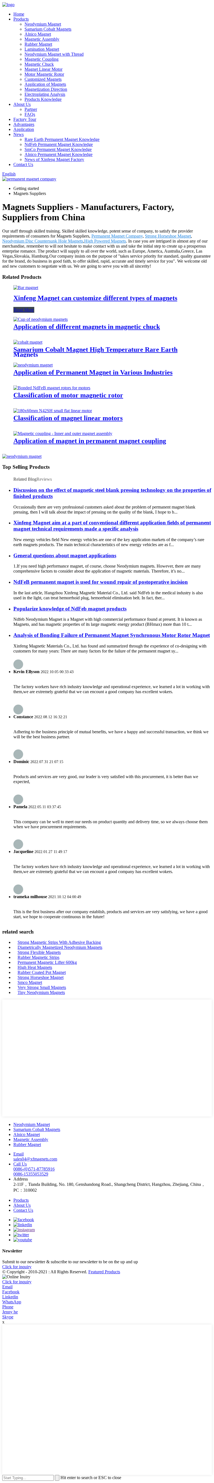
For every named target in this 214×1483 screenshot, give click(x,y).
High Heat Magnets (35, 967)
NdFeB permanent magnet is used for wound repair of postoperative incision (100, 582)
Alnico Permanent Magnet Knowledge (59, 154)
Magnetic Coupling (42, 59)
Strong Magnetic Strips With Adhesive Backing (59, 942)
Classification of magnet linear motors (68, 418)
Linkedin (10, 1296)
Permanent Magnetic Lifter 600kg (47, 962)
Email (7, 1286)
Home (18, 14)
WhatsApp (11, 1301)
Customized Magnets (43, 79)
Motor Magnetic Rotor (44, 74)
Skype (7, 1317)
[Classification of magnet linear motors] (52, 410)
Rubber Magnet (38, 44)
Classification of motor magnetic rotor (68, 395)
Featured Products (104, 1271)
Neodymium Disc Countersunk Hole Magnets (42, 241)
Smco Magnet (30, 982)
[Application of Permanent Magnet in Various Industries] (33, 365)
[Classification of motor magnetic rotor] (51, 387)
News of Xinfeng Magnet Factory (54, 159)
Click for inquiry (16, 1281)
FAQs (30, 114)
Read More (24, 309)
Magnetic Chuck (39, 64)
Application (23, 129)
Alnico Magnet (38, 34)
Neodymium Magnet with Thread (54, 54)
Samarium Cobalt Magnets (48, 29)
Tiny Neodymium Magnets (41, 992)
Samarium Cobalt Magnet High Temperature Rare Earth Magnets (95, 352)
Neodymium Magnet (43, 24)
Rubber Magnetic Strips (38, 957)
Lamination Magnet (42, 49)
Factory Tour (24, 119)
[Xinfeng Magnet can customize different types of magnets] (25, 287)
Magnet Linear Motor (43, 69)
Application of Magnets (45, 84)
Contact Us (23, 164)
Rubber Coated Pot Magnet (42, 972)
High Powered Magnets (105, 241)
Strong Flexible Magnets (39, 952)
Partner (31, 109)
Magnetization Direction (46, 89)
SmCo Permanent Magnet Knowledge (58, 149)
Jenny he (10, 1311)
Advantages (23, 124)
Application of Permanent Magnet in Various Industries (92, 372)
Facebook (11, 1291)
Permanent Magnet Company (117, 236)
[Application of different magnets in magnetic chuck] (40, 319)
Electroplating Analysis (45, 94)
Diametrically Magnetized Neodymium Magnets (60, 947)
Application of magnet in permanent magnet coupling (89, 440)
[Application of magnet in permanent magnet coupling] (62, 433)
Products (21, 19)
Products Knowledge (43, 99)
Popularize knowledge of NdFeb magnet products (70, 609)
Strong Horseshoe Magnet (168, 236)
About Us (22, 104)
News (18, 134)
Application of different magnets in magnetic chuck (86, 326)
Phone (7, 1306)
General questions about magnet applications (64, 555)
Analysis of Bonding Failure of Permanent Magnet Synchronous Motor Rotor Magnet (111, 635)
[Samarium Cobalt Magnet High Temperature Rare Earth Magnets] (27, 342)
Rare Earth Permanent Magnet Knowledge (62, 139)
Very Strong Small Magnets (42, 987)
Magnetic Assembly (42, 39)
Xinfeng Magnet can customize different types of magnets (95, 298)
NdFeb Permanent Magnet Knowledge (59, 144)
